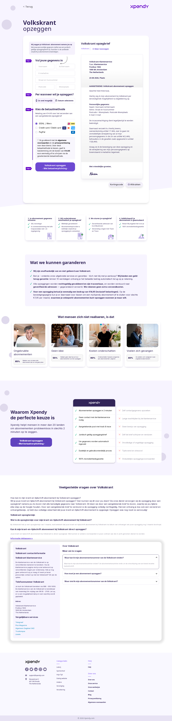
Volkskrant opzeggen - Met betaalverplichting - (55, 167)
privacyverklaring (62, 143)
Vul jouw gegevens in (49, 60)
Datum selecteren (65, 100)
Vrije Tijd (60, 675)
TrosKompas (20, 631)
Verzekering (61, 690)
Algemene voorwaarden (97, 702)
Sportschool (61, 671)
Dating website (62, 678)
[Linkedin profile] (36, 669)
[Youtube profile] (45, 669)
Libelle (18, 634)
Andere (59, 682)
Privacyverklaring (94, 698)
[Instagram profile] (40, 669)
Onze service (93, 683)
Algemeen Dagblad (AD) (24, 628)
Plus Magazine (21, 625)
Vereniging (60, 686)
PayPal (42, 132)
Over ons (91, 680)
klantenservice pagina (24, 567)
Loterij (59, 667)
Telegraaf (19, 622)
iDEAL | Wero (45, 123)
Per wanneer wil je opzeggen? (54, 94)
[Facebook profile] (27, 669)
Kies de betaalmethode (50, 109)
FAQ (89, 667)
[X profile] (31, 669)
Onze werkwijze (94, 687)
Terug (28, 6)
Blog (89, 695)
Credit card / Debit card (50, 127)
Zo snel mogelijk (45, 100)
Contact (91, 691)
